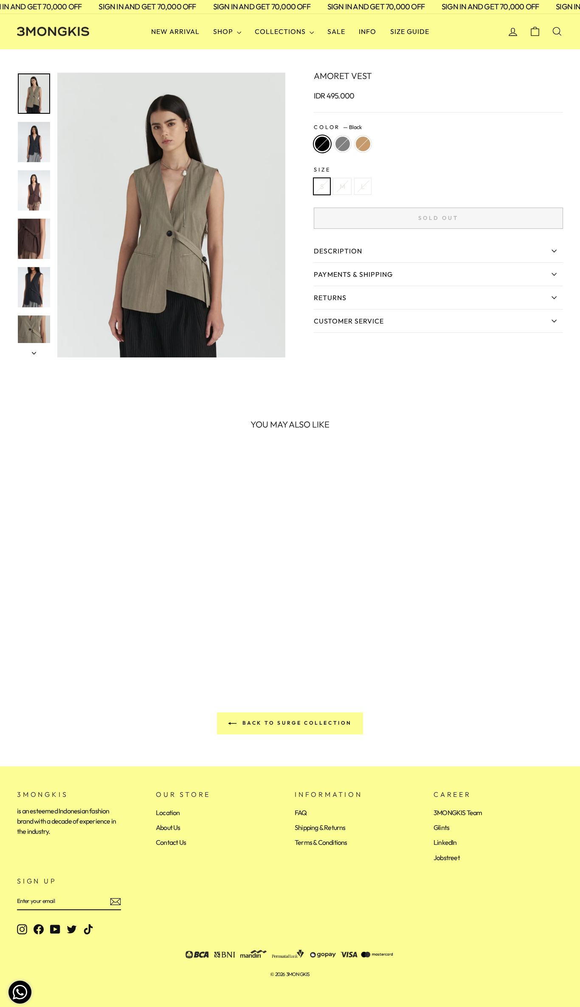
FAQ (301, 812)
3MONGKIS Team (458, 812)
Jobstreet (447, 857)
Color (338, 127)
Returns (330, 297)
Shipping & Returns (320, 827)
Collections (281, 31)
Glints (441, 827)
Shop (224, 31)
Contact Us (171, 842)
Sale (336, 31)
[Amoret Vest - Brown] (46, 641)
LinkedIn (445, 842)
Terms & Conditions (321, 842)
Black (322, 143)
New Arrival (175, 31)
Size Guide (409, 31)
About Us (168, 827)
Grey (342, 143)
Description (338, 251)
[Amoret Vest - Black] (23, 641)
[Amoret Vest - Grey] (34, 641)
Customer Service (349, 321)
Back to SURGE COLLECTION (296, 723)
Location (168, 812)
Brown (363, 143)
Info (367, 31)
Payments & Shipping (353, 274)
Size (322, 169)
